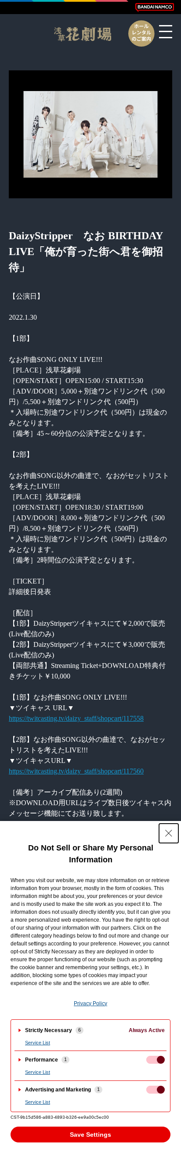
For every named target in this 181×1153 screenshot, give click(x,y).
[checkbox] (155, 1060)
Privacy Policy (90, 1003)
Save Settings (90, 1134)
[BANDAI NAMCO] (154, 7)
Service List (37, 1042)
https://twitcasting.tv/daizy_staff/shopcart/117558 (76, 718)
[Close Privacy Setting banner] (168, 833)
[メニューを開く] (165, 31)
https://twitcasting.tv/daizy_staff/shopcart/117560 (76, 771)
